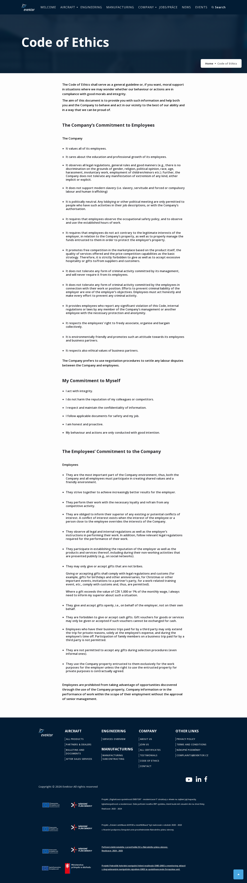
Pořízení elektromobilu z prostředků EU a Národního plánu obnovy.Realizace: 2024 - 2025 (135, 849)
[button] (68, 7)
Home (209, 63)
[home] (28, 7)
